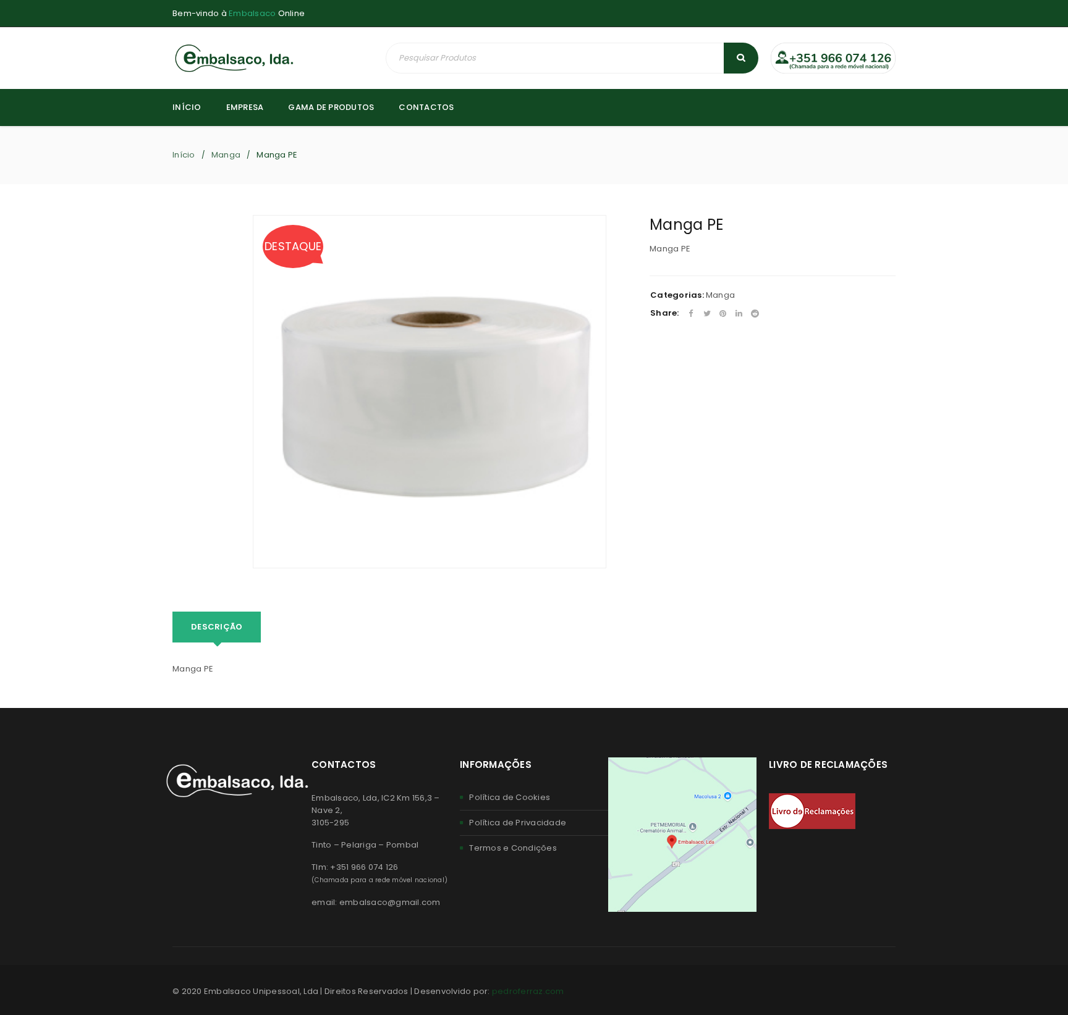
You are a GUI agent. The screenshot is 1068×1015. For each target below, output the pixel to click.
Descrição (216, 627)
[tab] (216, 627)
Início (183, 155)
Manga (225, 155)
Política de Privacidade (517, 822)
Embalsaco (252, 13)
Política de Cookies (509, 797)
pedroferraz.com (528, 991)
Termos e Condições (513, 848)
